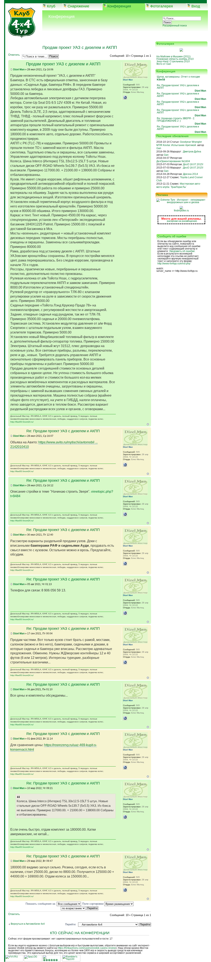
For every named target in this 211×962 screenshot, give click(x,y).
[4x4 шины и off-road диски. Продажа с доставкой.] (181, 202)
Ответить (14, 55)
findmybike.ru (181, 210)
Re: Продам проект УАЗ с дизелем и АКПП (63, 431)
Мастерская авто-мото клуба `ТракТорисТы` (178, 185)
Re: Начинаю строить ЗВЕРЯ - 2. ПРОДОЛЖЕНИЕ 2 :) (176, 119)
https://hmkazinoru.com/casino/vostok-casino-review (87, 948)
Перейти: (70, 924)
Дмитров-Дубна (192, 151)
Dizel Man (19, 69)
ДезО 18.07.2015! (193, 164)
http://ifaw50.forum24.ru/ (22, 422)
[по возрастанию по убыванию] (80, 908)
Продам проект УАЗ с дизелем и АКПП (79, 47)
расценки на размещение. (182, 221)
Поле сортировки (93, 903)
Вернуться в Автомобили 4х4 (28, 923)
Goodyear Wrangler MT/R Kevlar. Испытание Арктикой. (179, 143)
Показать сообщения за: (41, 903)
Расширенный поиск (175, 25)
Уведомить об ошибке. (182, 251)
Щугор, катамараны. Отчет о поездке (178, 76)
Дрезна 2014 (190, 174)
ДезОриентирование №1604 (173, 161)
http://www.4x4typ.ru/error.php (173, 263)
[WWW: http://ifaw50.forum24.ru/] (125, 97)
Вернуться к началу (148, 424)
